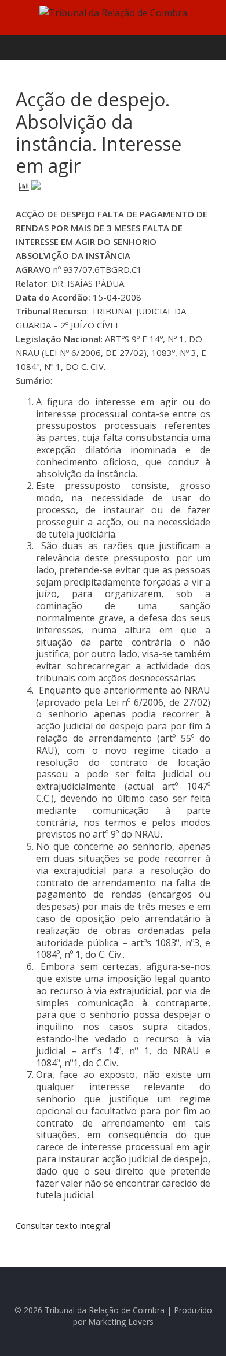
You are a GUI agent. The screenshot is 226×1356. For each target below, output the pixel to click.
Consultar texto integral (64, 1225)
